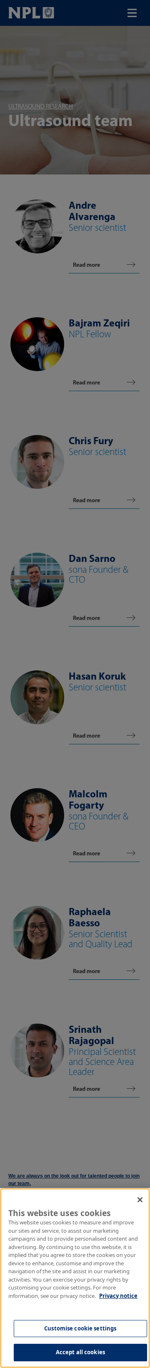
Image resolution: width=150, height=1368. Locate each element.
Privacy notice (118, 1296)
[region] (75, 1278)
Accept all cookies (80, 1352)
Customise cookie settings (80, 1328)
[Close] (140, 1200)
